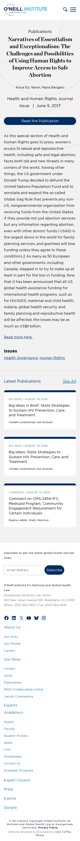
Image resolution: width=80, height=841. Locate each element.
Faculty (9, 728)
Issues (8, 675)
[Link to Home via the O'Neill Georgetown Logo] (25, 14)
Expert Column (17, 780)
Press (8, 789)
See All (69, 381)
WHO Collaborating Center (23, 689)
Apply (8, 742)
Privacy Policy (48, 827)
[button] (65, 9)
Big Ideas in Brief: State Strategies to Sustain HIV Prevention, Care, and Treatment (39, 410)
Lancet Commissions (18, 696)
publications (40, 31)
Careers (9, 650)
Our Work (12, 659)
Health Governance (21, 358)
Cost (7, 749)
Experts (10, 705)
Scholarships (13, 756)
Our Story (11, 636)
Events (10, 798)
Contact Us (12, 763)
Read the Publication (40, 121)
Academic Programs (18, 770)
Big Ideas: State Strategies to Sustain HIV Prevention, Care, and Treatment (38, 457)
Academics (13, 713)
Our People (12, 643)
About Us (12, 627)
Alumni (9, 722)
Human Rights (52, 358)
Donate (10, 808)
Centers (9, 668)
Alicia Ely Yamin (28, 87)
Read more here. (18, 337)
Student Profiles (16, 735)
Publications (13, 682)
